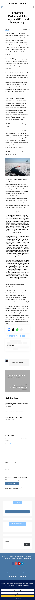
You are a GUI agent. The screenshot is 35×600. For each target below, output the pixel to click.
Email (15, 462)
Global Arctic (7, 558)
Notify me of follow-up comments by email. (17, 477)
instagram (16, 563)
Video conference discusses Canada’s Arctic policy (16, 376)
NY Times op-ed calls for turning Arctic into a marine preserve (18, 387)
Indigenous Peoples (17, 558)
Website (7, 469)
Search (7, 541)
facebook (13, 563)
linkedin (22, 563)
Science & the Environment (16, 556)
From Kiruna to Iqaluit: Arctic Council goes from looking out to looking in (16, 404)
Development (28, 556)
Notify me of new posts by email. (14, 480)
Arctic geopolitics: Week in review (13, 417)
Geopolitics (5, 556)
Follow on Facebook (17, 523)
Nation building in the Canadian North (14, 411)
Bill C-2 (13, 196)
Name (7, 462)
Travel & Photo (28, 558)
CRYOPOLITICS (17, 3)
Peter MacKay (10, 345)
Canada (7, 29)
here (23, 124)
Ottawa (25, 343)
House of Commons (12, 343)
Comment (8, 443)
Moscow (20, 343)
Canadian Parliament (15, 340)
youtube (19, 563)
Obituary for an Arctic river (11, 423)
